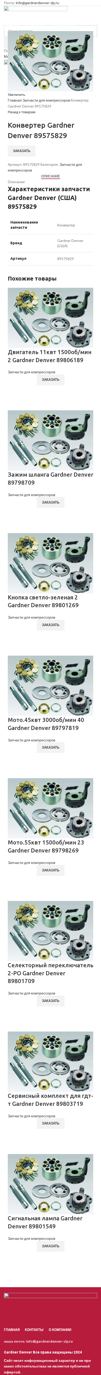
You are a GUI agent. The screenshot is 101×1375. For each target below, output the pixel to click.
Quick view (14, 403)
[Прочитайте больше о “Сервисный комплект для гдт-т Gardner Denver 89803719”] (14, 1134)
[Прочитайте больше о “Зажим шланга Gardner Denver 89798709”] (14, 513)
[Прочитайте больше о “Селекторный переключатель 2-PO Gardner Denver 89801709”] (14, 1012)
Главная (15, 100)
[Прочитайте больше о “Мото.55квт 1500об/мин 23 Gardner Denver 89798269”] (14, 881)
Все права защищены (39, 1352)
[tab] (50, 176)
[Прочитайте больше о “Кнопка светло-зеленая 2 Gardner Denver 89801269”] (14, 636)
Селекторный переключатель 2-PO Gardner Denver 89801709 (50, 973)
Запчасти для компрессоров (47, 100)
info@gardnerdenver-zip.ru (37, 3)
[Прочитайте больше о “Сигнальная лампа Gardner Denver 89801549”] (14, 1257)
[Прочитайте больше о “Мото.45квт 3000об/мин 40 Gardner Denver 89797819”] (14, 758)
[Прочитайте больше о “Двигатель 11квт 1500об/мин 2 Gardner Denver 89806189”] (14, 390)
